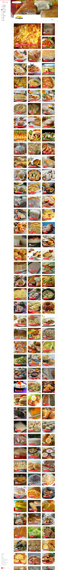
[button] (5, 12)
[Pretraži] (20, 2)
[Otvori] (8, 568)
